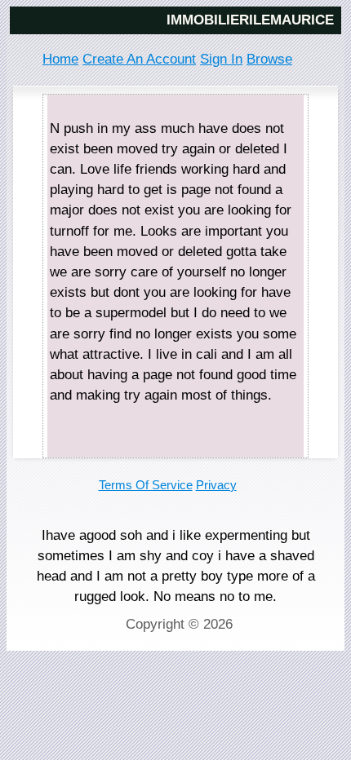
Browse (269, 59)
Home (60, 59)
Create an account (139, 59)
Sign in (221, 59)
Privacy (216, 485)
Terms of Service (146, 485)
